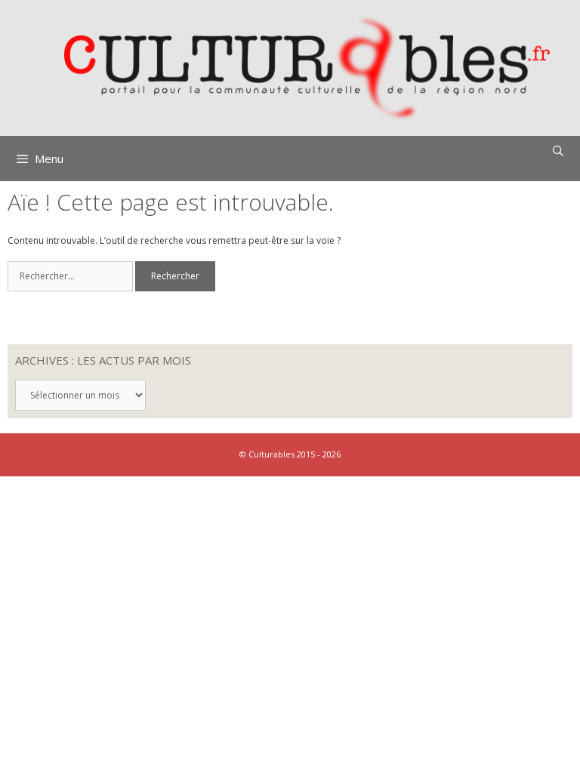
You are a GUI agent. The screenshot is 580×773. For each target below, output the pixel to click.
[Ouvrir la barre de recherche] (558, 151)
